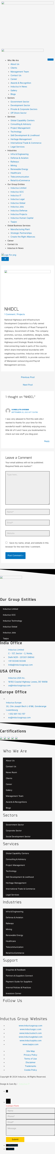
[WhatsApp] (7, 1145)
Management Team (20, 71)
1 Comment (9, 314)
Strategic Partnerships (21, 233)
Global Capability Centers (22, 120)
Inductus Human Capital (22, 218)
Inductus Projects (19, 214)
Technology (16, 131)
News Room (11, 772)
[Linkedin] (38, 1009)
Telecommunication (20, 177)
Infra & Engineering (19, 154)
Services (11, 116)
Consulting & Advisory (21, 124)
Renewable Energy (19, 169)
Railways (15, 161)
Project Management (20, 128)
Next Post (28, 384)
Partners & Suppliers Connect (19, 975)
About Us (15, 64)
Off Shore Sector (19, 113)
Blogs (13, 94)
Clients (14, 68)
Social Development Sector (18, 836)
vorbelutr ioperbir (20, 410)
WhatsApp (13, 1145)
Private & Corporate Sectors (24, 109)
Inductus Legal (17, 199)
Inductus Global (18, 203)
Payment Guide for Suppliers (19, 981)
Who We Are (13, 60)
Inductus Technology (12, 621)
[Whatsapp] (30, 1009)
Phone (11, 1149)
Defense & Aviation (19, 158)
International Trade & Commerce (26, 143)
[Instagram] (46, 1009)
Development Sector (20, 105)
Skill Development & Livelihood (25, 135)
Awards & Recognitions (16, 802)
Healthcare (16, 173)
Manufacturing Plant (20, 229)
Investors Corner (13, 993)
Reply (47, 441)
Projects (21, 314)
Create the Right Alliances (23, 237)
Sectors (11, 98)
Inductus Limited (18, 188)
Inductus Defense (19, 210)
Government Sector (20, 101)
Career (14, 79)
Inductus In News (19, 86)
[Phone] (7, 1149)
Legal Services (17, 147)
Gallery (14, 90)
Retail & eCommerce (20, 180)
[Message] (30, 1135)
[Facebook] (6, 1009)
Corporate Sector (14, 830)
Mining (14, 165)
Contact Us (16, 75)
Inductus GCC (17, 192)
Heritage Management (21, 139)
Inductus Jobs (17, 207)
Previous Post (28, 377)
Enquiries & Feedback (16, 970)
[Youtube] (22, 1009)
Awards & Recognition (21, 83)
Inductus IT (16, 195)
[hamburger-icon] (51, 60)
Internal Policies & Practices (18, 987)
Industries (12, 150)
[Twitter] (14, 1009)
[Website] (27, 534)
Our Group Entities (16, 184)
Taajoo (14, 222)
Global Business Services (18, 225)
